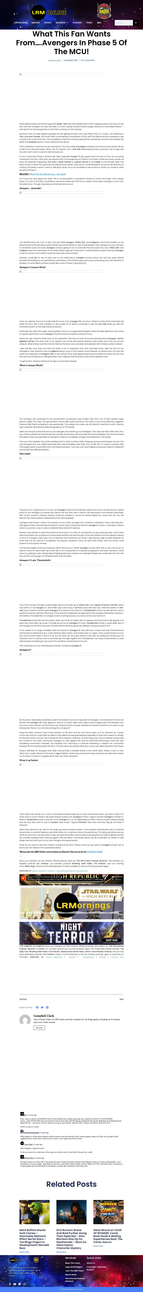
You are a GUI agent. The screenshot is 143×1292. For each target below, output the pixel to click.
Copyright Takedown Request (96, 1268)
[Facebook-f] (10, 1284)
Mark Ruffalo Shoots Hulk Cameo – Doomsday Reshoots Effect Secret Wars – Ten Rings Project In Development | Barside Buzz (34, 1239)
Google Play (82, 870)
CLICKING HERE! (95, 852)
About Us (91, 1263)
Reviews (47, 22)
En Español (77, 22)
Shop (99, 22)
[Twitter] (19, 1284)
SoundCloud (61, 870)
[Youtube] (14, 1284)
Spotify (51, 870)
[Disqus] (71, 1078)
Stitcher (72, 870)
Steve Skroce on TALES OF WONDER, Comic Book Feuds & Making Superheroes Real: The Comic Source (107, 1236)
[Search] (136, 23)
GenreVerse (60, 22)
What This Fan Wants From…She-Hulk (47, 174)
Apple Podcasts (39, 870)
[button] (37, 1007)
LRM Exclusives (20, 22)
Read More (24, 1252)
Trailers (89, 22)
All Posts (39, 1027)
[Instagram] (24, 1284)
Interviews (35, 22)
